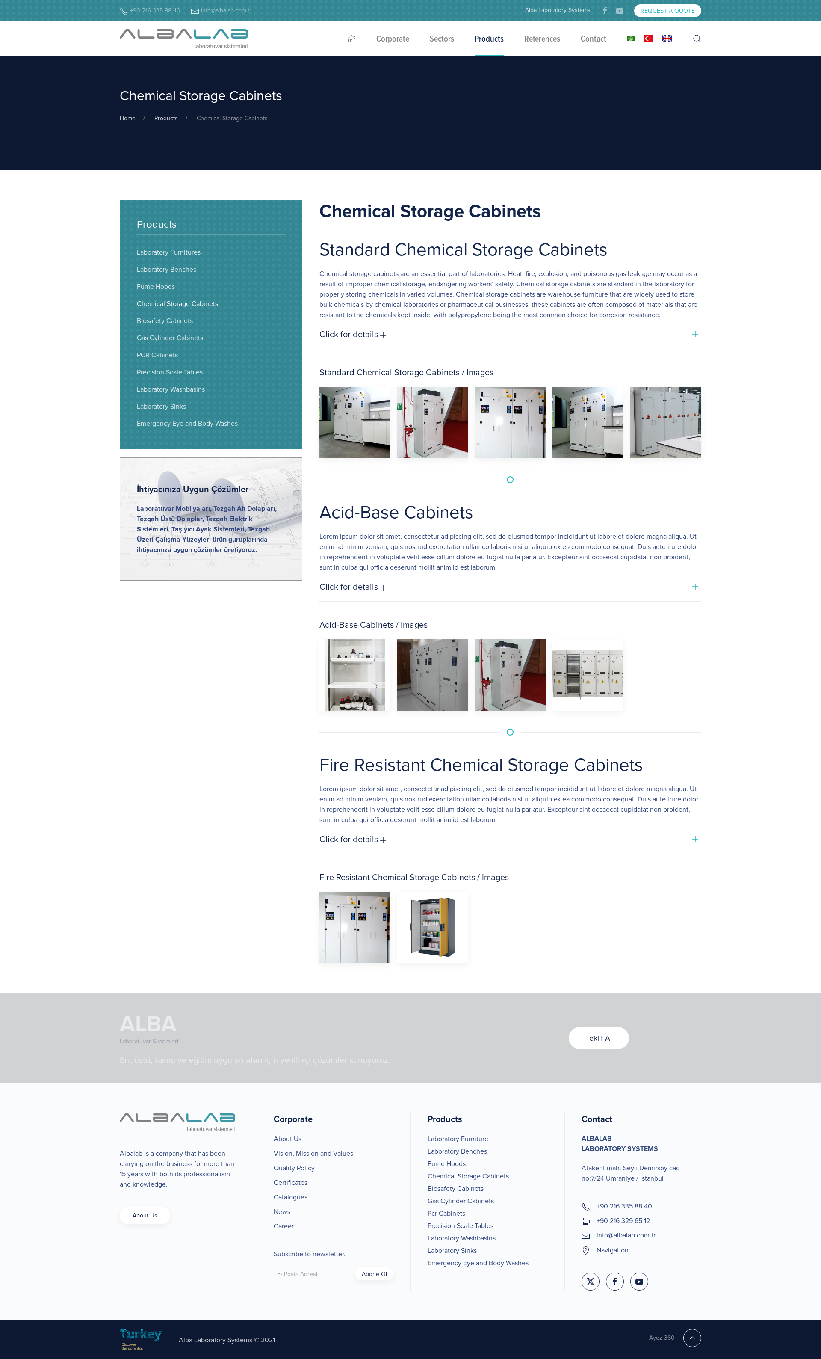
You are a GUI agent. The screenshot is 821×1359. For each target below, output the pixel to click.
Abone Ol (374, 1274)
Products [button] (489, 39)
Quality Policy (294, 1167)
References (542, 39)
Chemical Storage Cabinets (177, 303)
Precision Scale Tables (170, 372)
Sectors (442, 39)
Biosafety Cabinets (165, 320)
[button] (697, 38)
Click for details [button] (349, 334)
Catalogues (290, 1197)
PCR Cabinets (157, 354)
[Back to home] (184, 38)
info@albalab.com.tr (225, 10)
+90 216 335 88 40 (154, 10)
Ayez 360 (662, 1337)
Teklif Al (599, 1038)
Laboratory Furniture (458, 1138)
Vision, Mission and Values (313, 1153)
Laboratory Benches (166, 269)
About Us (145, 1215)
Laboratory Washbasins (171, 389)
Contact (593, 39)
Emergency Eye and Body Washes (187, 423)
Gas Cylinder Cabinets (170, 337)
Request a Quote (668, 10)
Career (284, 1226)
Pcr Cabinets (446, 1213)
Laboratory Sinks (161, 406)
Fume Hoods (156, 286)
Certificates (290, 1182)
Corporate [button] (392, 39)
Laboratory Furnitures (169, 252)
